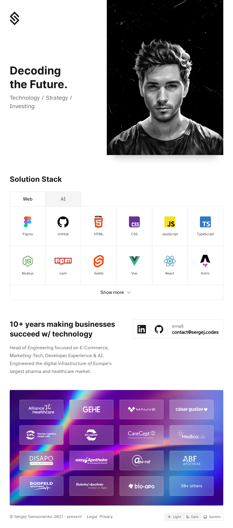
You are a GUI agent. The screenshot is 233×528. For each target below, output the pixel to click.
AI (63, 199)
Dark (194, 517)
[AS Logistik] (91, 435)
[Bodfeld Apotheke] (41, 486)
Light (177, 517)
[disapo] (41, 460)
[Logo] (14, 18)
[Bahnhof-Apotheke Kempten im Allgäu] (91, 486)
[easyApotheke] (91, 460)
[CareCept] (142, 435)
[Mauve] (142, 409)
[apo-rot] (142, 460)
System (215, 517)
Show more (112, 292)
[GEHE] (91, 409)
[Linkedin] (141, 329)
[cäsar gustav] (192, 409)
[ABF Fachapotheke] (192, 460)
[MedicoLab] (192, 435)
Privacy (106, 516)
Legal (92, 516)
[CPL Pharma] (41, 435)
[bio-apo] (142, 486)
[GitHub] (158, 329)
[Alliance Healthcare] (41, 409)
